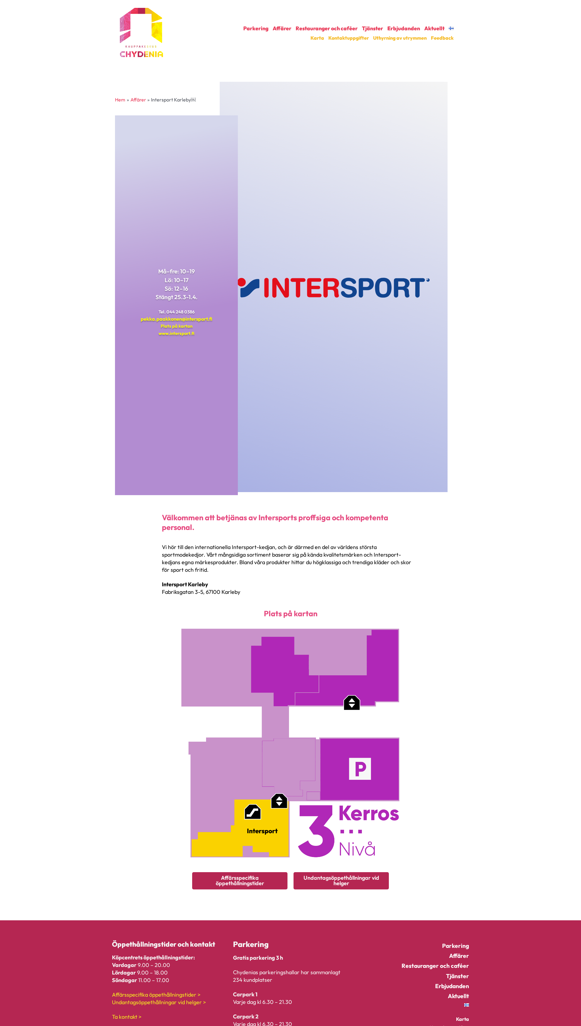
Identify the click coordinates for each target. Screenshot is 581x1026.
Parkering (255, 28)
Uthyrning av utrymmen (400, 38)
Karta (317, 38)
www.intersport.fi (176, 333)
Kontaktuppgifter (348, 38)
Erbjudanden (403, 28)
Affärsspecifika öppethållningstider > (156, 994)
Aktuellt (434, 28)
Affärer (282, 28)
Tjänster (372, 28)
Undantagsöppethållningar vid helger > (159, 1002)
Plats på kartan (176, 326)
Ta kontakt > (127, 1016)
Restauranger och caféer (327, 28)
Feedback (442, 38)
